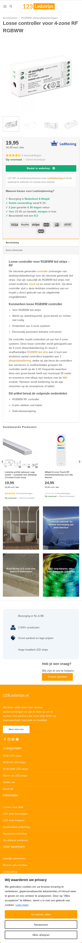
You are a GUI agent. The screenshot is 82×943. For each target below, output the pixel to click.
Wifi (65, 377)
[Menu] (5, 6)
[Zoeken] (11, 6)
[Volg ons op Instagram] (9, 739)
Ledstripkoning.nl (56, 178)
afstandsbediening (20, 360)
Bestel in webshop (38, 168)
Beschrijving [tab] (12, 242)
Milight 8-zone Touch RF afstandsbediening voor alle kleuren (59, 475)
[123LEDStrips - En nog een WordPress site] (42, 6)
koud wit (34, 283)
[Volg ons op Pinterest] (17, 739)
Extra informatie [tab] (14, 250)
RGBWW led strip (37, 352)
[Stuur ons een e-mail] (13, 739)
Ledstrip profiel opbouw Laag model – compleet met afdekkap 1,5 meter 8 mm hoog (21, 475)
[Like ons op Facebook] (5, 739)
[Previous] (9, 74)
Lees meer (22, 904)
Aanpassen (41, 924)
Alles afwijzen (41, 934)
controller (42, 271)
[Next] (72, 74)
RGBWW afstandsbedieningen (39, 17)
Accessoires (10, 17)
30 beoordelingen (24, 493)
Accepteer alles (41, 914)
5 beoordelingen (31, 155)
